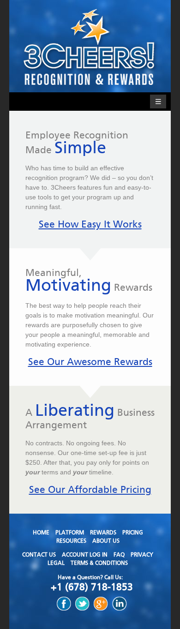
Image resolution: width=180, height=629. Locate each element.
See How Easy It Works (90, 224)
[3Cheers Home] (90, 46)
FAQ (119, 554)
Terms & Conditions (99, 563)
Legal (56, 563)
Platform (69, 532)
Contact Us (39, 554)
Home (41, 532)
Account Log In (85, 554)
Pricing (132, 532)
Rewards (103, 532)
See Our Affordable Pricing (90, 489)
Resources (71, 541)
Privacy (142, 554)
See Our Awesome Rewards (90, 361)
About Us (106, 541)
